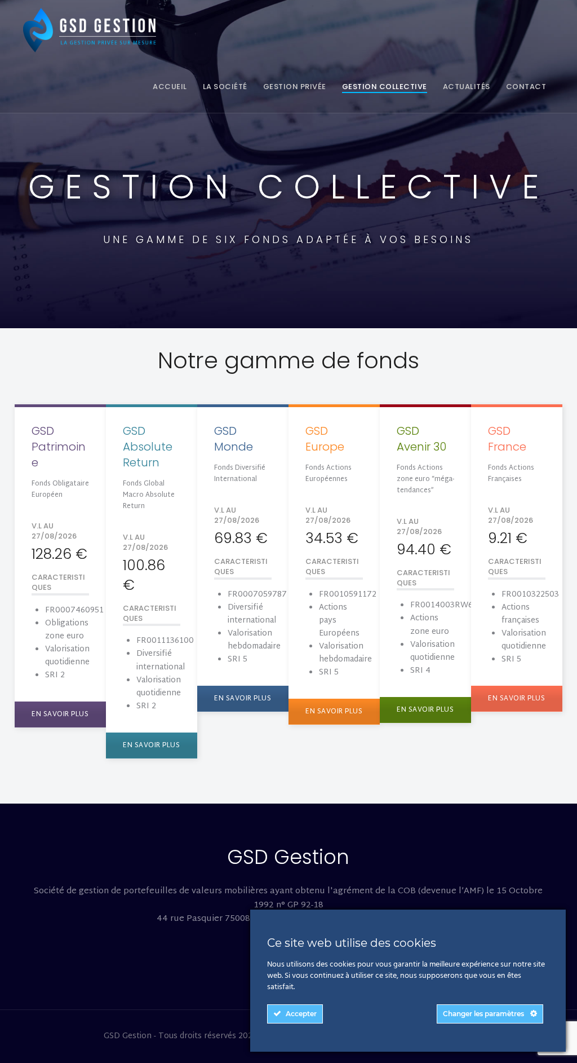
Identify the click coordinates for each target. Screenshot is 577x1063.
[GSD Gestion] (93, 30)
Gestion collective (384, 86)
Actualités (466, 86)
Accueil (170, 86)
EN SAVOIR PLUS (60, 714)
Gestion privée (294, 86)
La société (225, 86)
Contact (526, 86)
